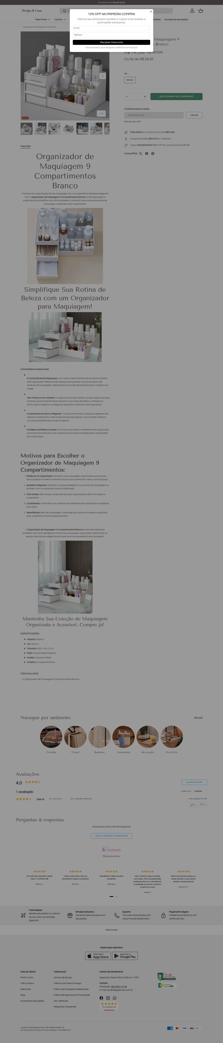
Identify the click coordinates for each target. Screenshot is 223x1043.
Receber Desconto (111, 42)
